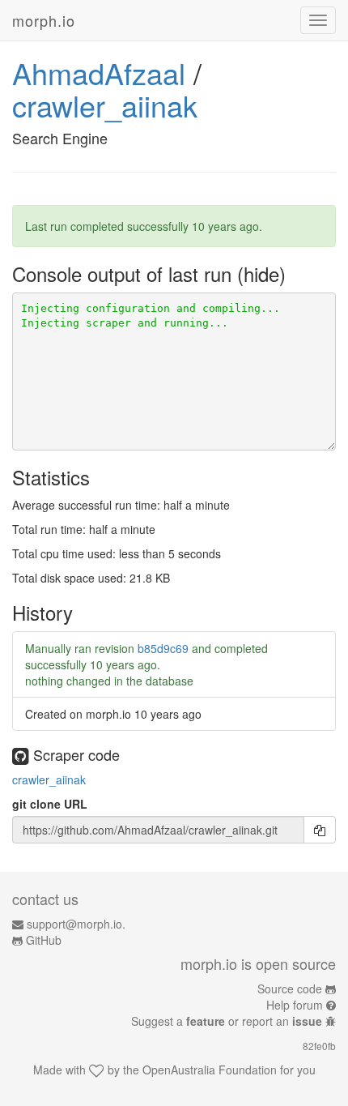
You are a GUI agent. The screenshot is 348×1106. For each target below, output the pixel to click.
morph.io (43, 20)
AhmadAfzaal (98, 72)
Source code (289, 988)
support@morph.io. (76, 924)
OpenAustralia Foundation (209, 1069)
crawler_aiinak (104, 105)
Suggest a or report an (226, 1021)
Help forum (294, 1005)
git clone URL (49, 804)
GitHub (44, 940)
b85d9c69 (163, 648)
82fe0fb (319, 1046)
